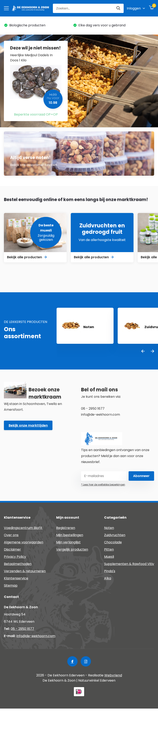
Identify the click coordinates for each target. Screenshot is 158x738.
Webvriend (113, 675)
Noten (109, 527)
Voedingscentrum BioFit (23, 527)
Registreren (65, 527)
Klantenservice (16, 578)
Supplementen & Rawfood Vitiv (129, 563)
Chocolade (113, 542)
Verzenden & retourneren (25, 571)
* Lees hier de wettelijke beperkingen (103, 484)
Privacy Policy (15, 556)
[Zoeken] (118, 8)
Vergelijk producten (72, 549)
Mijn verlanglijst (68, 542)
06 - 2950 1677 (22, 628)
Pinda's (109, 571)
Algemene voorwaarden (23, 542)
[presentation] (143, 351)
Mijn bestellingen (69, 535)
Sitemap (10, 585)
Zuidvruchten (114, 535)
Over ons (11, 535)
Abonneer (141, 476)
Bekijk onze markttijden (28, 425)
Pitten (109, 549)
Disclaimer (12, 549)
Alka (107, 578)
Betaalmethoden (17, 563)
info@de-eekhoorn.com (35, 636)
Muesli (109, 556)
